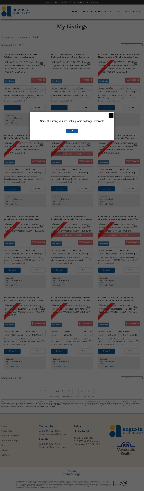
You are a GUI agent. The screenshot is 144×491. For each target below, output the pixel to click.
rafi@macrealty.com (56, 447)
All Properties (8, 37)
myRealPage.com (72, 474)
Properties (87, 11)
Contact (138, 11)
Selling (109, 11)
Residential (24, 37)
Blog (127, 11)
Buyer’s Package (10, 435)
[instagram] (88, 431)
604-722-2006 (11, 120)
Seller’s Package (10, 440)
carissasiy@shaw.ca (56, 434)
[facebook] (76, 431)
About (119, 11)
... (82, 391)
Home (75, 11)
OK (72, 130)
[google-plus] (80, 431)
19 (89, 391)
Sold (35, 37)
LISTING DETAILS (12, 107)
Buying (99, 11)
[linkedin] (84, 431)
